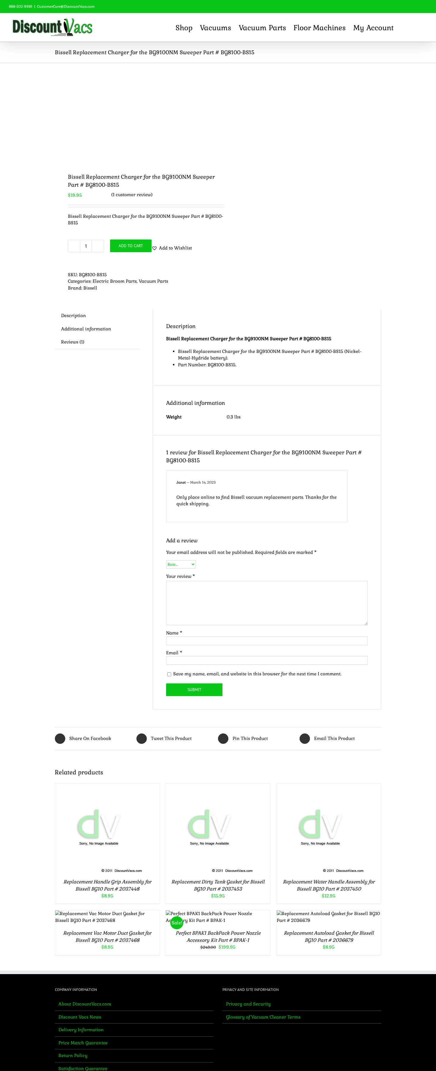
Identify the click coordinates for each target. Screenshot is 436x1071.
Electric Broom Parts (115, 281)
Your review (180, 576)
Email (174, 653)
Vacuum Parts (153, 281)
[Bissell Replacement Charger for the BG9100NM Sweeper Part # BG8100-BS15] (133, 113)
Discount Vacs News (79, 1017)
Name (174, 633)
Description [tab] (73, 315)
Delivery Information (81, 1029)
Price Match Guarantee (83, 1043)
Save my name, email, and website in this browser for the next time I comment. (257, 674)
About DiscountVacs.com (84, 1004)
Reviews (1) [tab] (72, 342)
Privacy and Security (248, 1004)
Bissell (90, 288)
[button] (417, 27)
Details (124, 828)
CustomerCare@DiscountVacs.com (66, 6)
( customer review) (131, 194)
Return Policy (72, 1055)
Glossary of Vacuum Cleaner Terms (263, 1017)
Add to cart (131, 245)
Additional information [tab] (86, 329)
